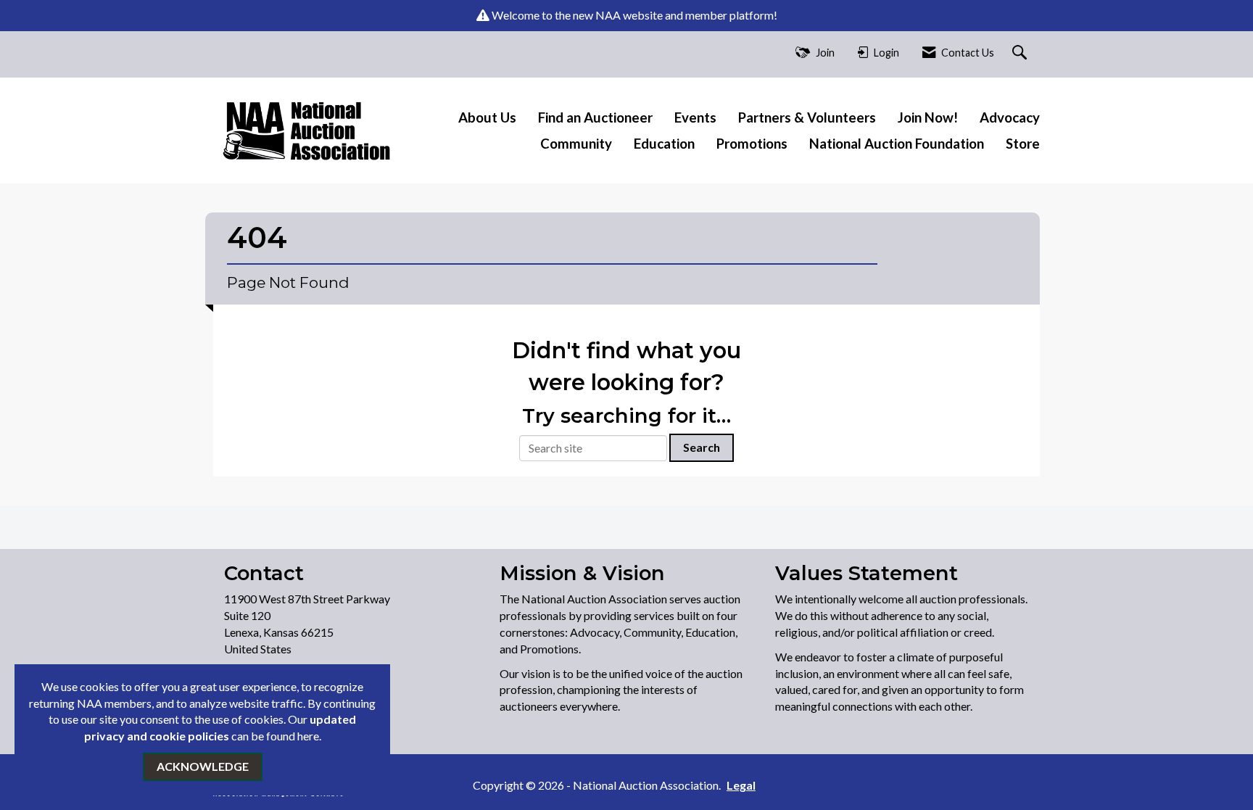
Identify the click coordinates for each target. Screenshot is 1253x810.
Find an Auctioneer (595, 117)
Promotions (751, 144)
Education (664, 144)
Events (695, 117)
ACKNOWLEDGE (203, 766)
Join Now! (928, 117)
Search (701, 447)
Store (1023, 144)
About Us (487, 117)
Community (576, 144)
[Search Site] (1021, 53)
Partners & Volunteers (807, 117)
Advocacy (1010, 117)
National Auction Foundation (896, 144)
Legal (741, 785)
